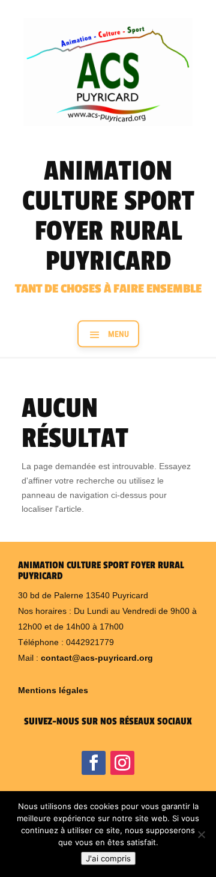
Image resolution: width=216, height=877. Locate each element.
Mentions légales (53, 690)
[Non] (201, 834)
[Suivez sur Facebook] (94, 763)
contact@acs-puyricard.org (97, 658)
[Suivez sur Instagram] (122, 763)
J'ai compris (108, 858)
